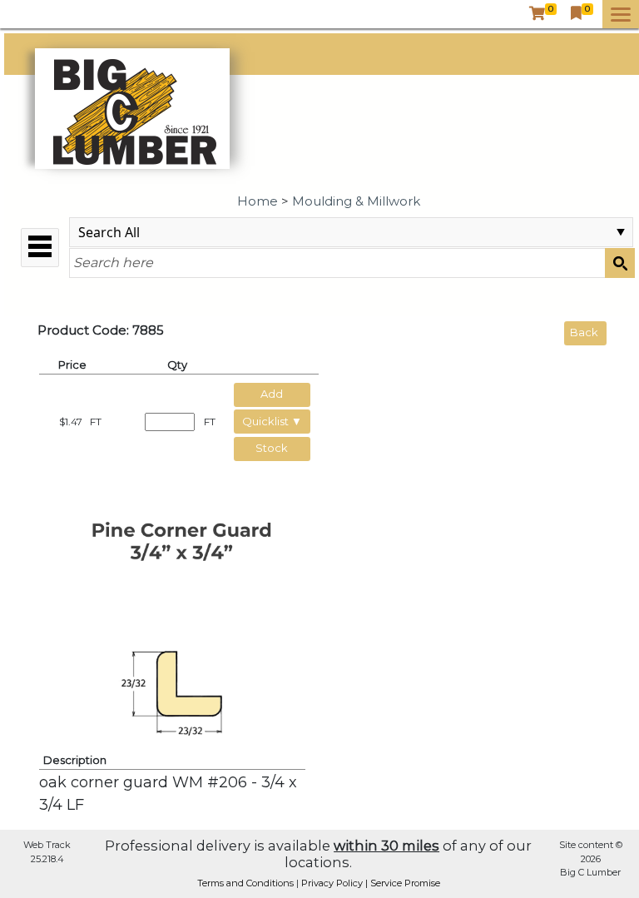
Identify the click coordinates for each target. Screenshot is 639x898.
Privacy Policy (333, 883)
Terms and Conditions (246, 883)
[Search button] (620, 263)
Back (584, 332)
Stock (271, 447)
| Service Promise (402, 883)
